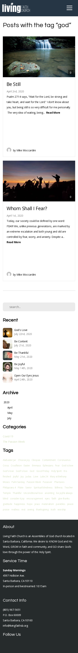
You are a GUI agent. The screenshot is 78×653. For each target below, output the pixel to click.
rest (23, 509)
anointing (49, 493)
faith (54, 498)
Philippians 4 (9, 487)
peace (70, 504)
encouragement (35, 498)
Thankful (17, 493)
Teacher (69, 487)
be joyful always (64, 493)
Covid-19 (8, 436)
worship (62, 509)
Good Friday (42, 471)
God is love (67, 465)
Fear (57, 465)
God (32, 471)
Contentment (49, 460)
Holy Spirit (56, 471)
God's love (8, 471)
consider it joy (17, 498)
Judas (28, 476)
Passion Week (34, 482)
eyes (47, 498)
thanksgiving (42, 509)
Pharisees (59, 482)
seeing (30, 509)
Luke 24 (44, 476)
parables (60, 504)
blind (5, 498)
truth (53, 509)
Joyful (16, 476)
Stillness (58, 487)
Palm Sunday (18, 482)
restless (15, 509)
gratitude (7, 504)
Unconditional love (33, 493)
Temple (7, 493)
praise (6, 509)
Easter (27, 465)
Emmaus (36, 465)
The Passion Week (14, 441)
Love (35, 476)
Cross (6, 465)
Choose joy (24, 460)
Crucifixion (16, 465)
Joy (22, 476)
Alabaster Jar (9, 460)
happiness (19, 504)
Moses (6, 482)
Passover (47, 482)
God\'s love (22, 471)
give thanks (63, 498)
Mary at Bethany (58, 476)
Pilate (20, 487)
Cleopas (36, 460)
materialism (48, 504)
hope (29, 504)
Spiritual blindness (43, 487)
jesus (37, 504)
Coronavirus (64, 460)
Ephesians (48, 465)
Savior (28, 487)
